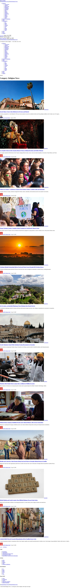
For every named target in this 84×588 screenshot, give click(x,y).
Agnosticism (7, 4)
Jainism (6, 11)
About (3, 578)
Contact (3, 580)
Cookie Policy (4, 552)
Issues (3, 32)
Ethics (3, 31)
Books (6, 29)
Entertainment (4, 21)
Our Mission (4, 579)
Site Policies (4, 551)
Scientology (7, 13)
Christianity (7, 8)
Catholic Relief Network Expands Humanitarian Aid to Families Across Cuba (18, 539)
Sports (6, 26)
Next (6, 547)
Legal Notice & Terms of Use (7, 553)
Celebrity (6, 25)
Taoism (6, 16)
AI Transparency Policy (6, 554)
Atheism (6, 5)
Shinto (6, 14)
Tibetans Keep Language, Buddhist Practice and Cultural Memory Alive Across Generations (21, 422)
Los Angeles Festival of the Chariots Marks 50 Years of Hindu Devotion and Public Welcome (21, 150)
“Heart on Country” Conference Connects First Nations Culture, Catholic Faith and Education (22, 189)
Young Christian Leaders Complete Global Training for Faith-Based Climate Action (19, 228)
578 (4, 547)
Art (5, 27)
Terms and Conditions (6, 581)
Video (3, 19)
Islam (6, 10)
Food (5, 30)
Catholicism (46, 109)
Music (6, 23)
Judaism (6, 12)
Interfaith (45, 459)
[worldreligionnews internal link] (9, 1)
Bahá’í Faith (7, 6)
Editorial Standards (5, 582)
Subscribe (2, 35)
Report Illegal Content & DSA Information (10, 555)
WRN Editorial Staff (6, 156)
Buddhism (6, 7)
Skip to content (2, 0)
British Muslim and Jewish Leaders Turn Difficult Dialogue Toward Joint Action (19, 500)
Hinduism (6, 9)
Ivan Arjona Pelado (6, 117)
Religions (4, 3)
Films (6, 24)
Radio (6, 28)
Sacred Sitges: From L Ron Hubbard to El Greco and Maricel (14, 111)
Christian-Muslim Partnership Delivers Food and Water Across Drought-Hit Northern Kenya (22, 267)
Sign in (1, 38)
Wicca (6, 17)
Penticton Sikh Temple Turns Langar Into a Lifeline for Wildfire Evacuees (17, 383)
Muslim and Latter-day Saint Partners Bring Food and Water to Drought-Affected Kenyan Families (23, 461)
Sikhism (6, 15)
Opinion (3, 33)
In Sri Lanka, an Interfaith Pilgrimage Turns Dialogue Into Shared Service (17, 306)
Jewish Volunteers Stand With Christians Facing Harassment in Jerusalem (17, 344)
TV (5, 22)
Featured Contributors (6, 18)
